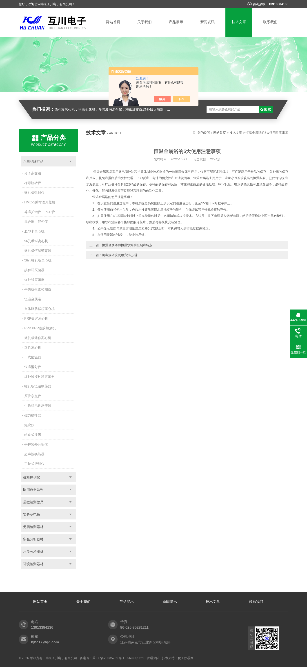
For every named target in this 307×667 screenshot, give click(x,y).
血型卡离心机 (34, 231)
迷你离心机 (32, 347)
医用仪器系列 (33, 490)
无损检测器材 (33, 527)
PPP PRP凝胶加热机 (40, 328)
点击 (70, 161)
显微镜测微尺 (33, 502)
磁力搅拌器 (32, 415)
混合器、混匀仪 (36, 221)
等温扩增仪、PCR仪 (39, 212)
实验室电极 (31, 514)
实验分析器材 (33, 539)
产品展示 (176, 22)
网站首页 (113, 22)
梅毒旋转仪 (32, 183)
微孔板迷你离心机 (37, 338)
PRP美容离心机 (36, 318)
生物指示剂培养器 (37, 405)
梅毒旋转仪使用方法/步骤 (120, 255)
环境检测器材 (33, 564)
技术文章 (239, 22)
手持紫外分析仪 (36, 444)
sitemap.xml (135, 658)
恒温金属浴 (32, 299)
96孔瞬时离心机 (36, 241)
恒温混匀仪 (32, 367)
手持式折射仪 (34, 464)
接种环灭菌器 (34, 270)
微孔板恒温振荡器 (37, 386)
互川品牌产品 (33, 161)
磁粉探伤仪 (31, 477)
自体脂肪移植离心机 (39, 309)
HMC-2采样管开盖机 (39, 202)
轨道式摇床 (32, 435)
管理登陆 (153, 658)
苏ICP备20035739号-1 (108, 658)
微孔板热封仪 (34, 192)
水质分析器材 (33, 551)
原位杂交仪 (32, 396)
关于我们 (144, 22)
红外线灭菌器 (34, 280)
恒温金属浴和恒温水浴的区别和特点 (127, 245)
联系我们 (270, 22)
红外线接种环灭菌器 (39, 376)
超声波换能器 (34, 454)
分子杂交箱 (32, 173)
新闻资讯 (207, 22)
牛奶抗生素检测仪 (37, 289)
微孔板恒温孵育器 (37, 251)
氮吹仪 (29, 425)
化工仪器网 (186, 658)
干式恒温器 (32, 357)
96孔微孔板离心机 (37, 260)
